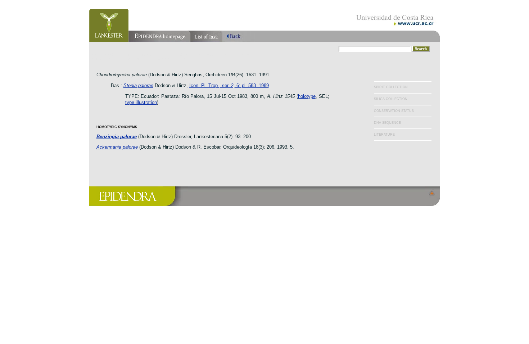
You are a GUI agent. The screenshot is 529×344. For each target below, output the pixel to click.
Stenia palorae (138, 85)
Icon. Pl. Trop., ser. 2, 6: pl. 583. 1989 (229, 85)
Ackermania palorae (117, 147)
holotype (307, 96)
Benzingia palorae (116, 136)
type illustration (141, 102)
